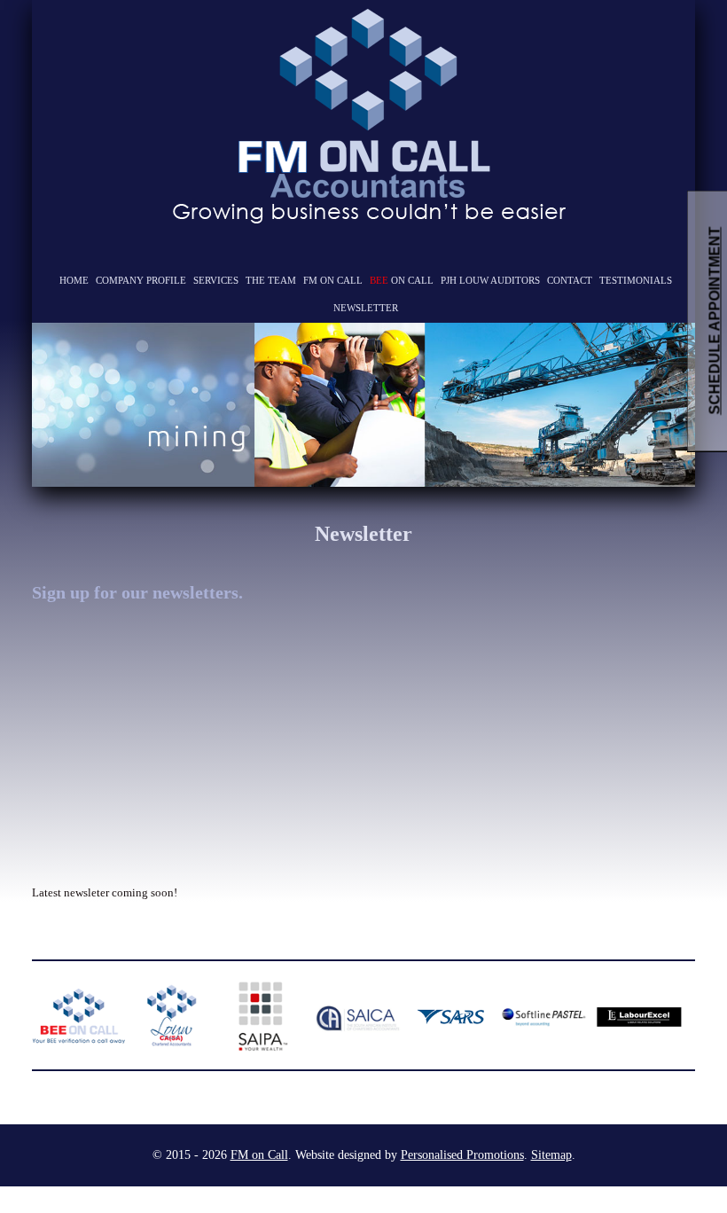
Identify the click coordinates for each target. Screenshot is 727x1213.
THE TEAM (271, 280)
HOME (74, 280)
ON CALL (402, 280)
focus (54, 345)
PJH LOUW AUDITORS (490, 280)
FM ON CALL (333, 280)
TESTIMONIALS (635, 280)
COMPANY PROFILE (141, 280)
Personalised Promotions (462, 1155)
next (643, 403)
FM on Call (259, 1155)
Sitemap (551, 1155)
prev (84, 403)
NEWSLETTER (365, 307)
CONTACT (569, 280)
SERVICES (215, 280)
